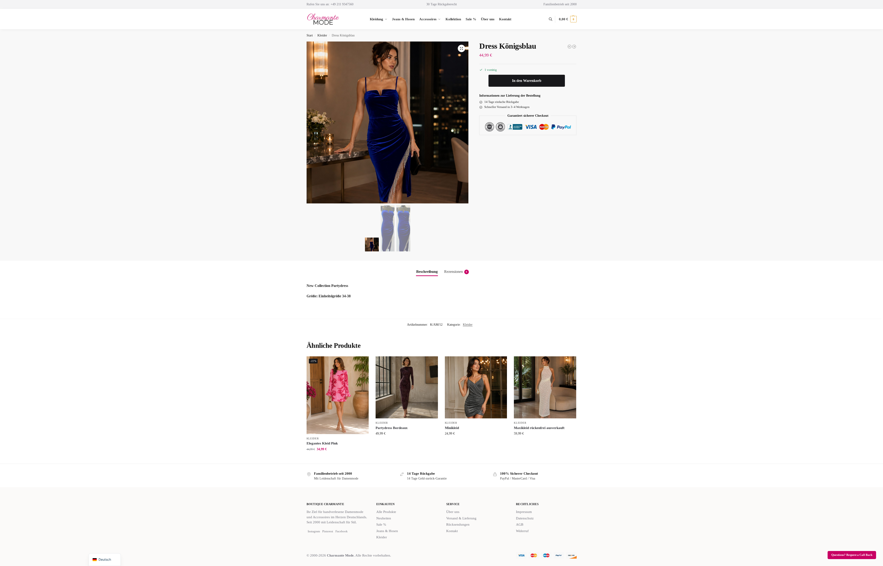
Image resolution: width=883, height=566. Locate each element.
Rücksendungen (458, 524)
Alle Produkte (386, 512)
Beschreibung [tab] (427, 272)
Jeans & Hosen (387, 531)
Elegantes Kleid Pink (322, 443)
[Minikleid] (476, 387)
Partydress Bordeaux (392, 428)
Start (310, 35)
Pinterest (327, 531)
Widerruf (522, 531)
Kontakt (452, 531)
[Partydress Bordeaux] (407, 387)
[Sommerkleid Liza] (569, 46)
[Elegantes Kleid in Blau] (574, 46)
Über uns (452, 512)
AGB (519, 524)
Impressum (524, 512)
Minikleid (452, 428)
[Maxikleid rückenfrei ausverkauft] (545, 387)
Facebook (341, 531)
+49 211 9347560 (342, 4)
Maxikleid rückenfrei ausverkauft (539, 428)
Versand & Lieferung (461, 518)
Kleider (322, 35)
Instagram (314, 531)
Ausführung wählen (337, 459)
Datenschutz (525, 518)
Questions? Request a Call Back (851, 555)
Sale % (381, 524)
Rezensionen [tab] (455, 272)
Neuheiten (383, 518)
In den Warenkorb (526, 81)
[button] (567, 19)
